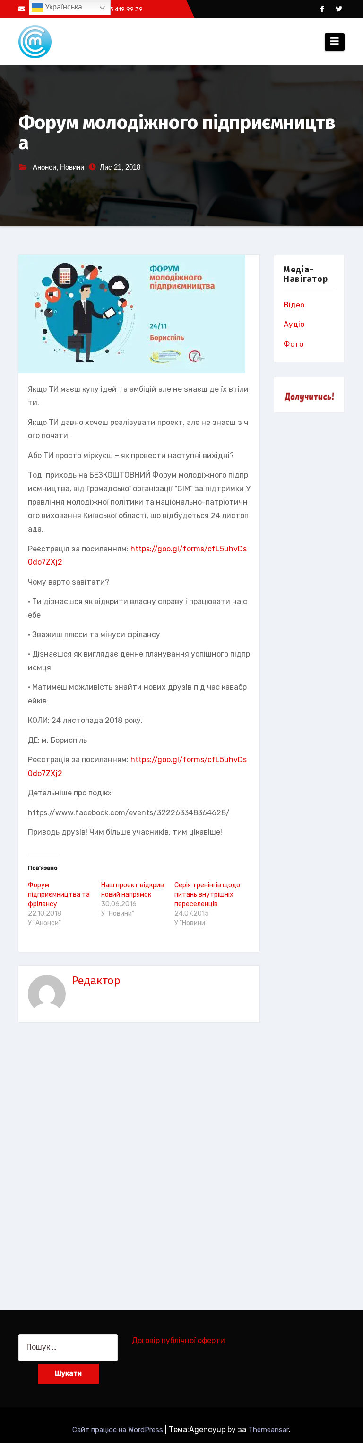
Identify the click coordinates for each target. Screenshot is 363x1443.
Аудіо (294, 324)
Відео (294, 304)
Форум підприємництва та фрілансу (59, 894)
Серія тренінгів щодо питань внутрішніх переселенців (207, 894)
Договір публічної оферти (178, 1340)
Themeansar (268, 1429)
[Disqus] (138, 1159)
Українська (62, 7)
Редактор (96, 980)
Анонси (44, 167)
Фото (293, 344)
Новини (72, 167)
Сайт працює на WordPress (118, 1429)
